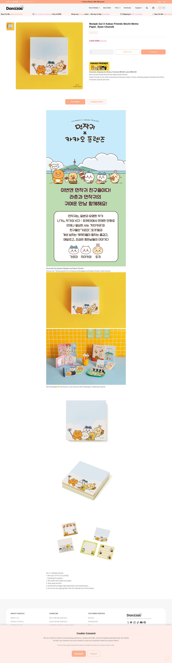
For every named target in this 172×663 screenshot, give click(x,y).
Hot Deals (127, 8)
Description (75, 102)
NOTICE (91, 618)
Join (164, 1)
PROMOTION (93, 622)
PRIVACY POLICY (17, 622)
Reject (93, 653)
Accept (79, 653)
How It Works (93, 8)
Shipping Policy (97, 102)
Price (117, 8)
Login (159, 1)
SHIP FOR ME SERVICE (58, 622)
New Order (107, 8)
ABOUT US (15, 618)
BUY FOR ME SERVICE (58, 618)
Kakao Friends (93, 32)
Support (138, 8)
